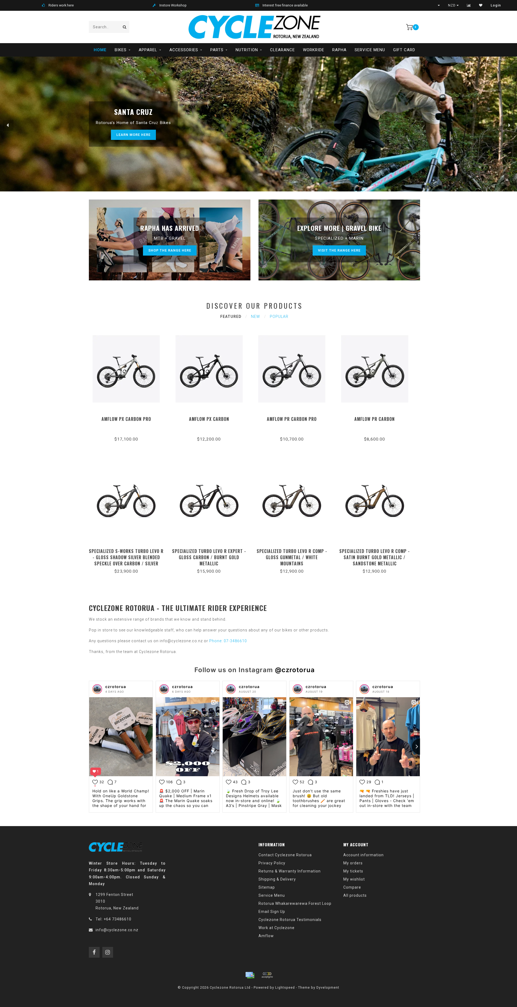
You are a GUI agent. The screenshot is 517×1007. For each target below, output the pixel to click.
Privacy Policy (271, 863)
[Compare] (469, 5)
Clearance (282, 49)
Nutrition (247, 49)
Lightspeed (285, 987)
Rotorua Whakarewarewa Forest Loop (294, 903)
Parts (216, 49)
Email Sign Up (271, 911)
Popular (279, 316)
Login (496, 5)
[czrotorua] (97, 689)
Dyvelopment (327, 987)
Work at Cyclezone (276, 928)
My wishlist (354, 879)
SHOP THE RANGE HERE (169, 250)
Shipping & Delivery (277, 879)
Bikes (121, 49)
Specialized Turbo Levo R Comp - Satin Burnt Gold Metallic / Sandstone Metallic (374, 557)
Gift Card (404, 49)
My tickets (353, 871)
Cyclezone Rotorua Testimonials (290, 919)
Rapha (339, 49)
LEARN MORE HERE (133, 135)
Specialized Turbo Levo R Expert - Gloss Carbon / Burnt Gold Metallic (209, 557)
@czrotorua (295, 670)
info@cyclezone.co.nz (117, 930)
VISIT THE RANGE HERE (339, 250)
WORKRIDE (313, 49)
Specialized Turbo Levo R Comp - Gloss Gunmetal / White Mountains (292, 557)
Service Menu (370, 49)
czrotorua (115, 686)
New (255, 316)
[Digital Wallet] (267, 975)
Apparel (148, 49)
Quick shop (129, 417)
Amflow (266, 936)
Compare (352, 887)
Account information (363, 855)
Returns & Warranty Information (289, 871)
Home (100, 49)
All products (355, 895)
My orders (353, 863)
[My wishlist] (481, 5)
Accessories (183, 49)
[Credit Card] (250, 975)
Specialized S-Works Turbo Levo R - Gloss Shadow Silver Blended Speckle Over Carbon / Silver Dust (126, 560)
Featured (230, 316)
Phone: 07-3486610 (228, 641)
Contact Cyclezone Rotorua (285, 855)
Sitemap (266, 887)
